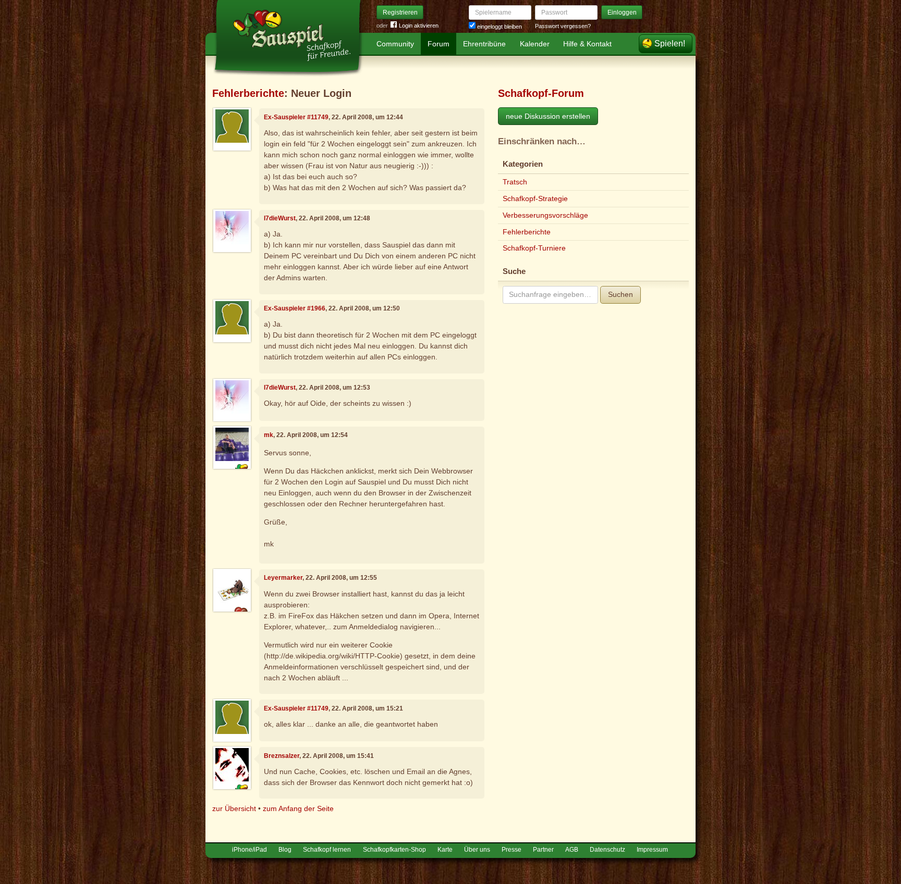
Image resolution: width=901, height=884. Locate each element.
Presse (511, 849)
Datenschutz (607, 849)
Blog (284, 849)
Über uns (477, 849)
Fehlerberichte (248, 93)
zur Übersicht (234, 808)
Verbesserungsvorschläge (545, 215)
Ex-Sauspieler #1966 (294, 308)
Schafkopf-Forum (541, 93)
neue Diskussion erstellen (548, 116)
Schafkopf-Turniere (534, 248)
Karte (445, 849)
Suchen (620, 294)
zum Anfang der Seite (298, 808)
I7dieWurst (280, 218)
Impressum (652, 849)
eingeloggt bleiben (499, 26)
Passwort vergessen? (563, 26)
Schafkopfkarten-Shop (394, 849)
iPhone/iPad (249, 849)
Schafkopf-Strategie (535, 198)
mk (268, 435)
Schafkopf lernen (327, 849)
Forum (438, 44)
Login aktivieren (419, 25)
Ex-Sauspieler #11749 (296, 117)
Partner (543, 849)
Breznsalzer (281, 756)
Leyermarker (283, 577)
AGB (571, 849)
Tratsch (515, 182)
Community (395, 44)
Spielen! (669, 43)
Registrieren (400, 12)
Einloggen (622, 12)
